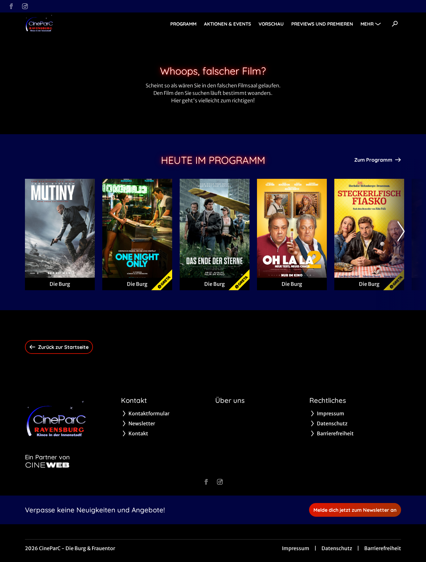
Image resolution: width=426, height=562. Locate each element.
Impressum (295, 548)
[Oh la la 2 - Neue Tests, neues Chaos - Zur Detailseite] (292, 228)
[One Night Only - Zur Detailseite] (137, 228)
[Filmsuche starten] (395, 23)
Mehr (367, 24)
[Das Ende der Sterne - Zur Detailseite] (214, 228)
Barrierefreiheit (382, 548)
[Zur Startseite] (68, 23)
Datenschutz (337, 548)
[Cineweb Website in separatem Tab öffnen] (47, 465)
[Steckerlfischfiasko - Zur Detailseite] (369, 228)
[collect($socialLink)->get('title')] (11, 6)
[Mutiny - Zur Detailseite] (60, 228)
